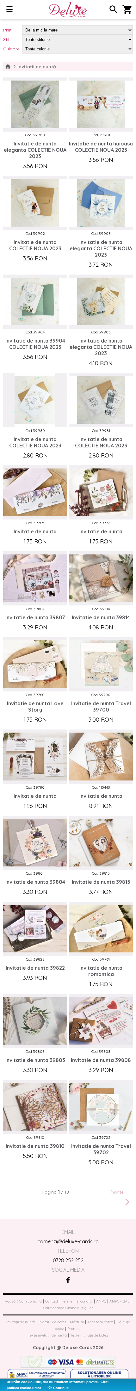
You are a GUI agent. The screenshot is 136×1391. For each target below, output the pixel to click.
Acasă (10, 1301)
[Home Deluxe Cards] (68, 10)
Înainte (117, 1192)
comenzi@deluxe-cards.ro (68, 1241)
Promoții (74, 1328)
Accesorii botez (100, 1322)
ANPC (101, 1301)
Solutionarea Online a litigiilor (68, 1307)
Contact (51, 1301)
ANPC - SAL (119, 1301)
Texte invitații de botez (89, 1335)
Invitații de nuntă (20, 1322)
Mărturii (77, 1322)
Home (8, 67)
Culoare (11, 49)
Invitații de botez (52, 1322)
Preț (7, 30)
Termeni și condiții (77, 1301)
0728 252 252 (68, 1260)
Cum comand (30, 1301)
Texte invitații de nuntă (47, 1335)
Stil (6, 39)
